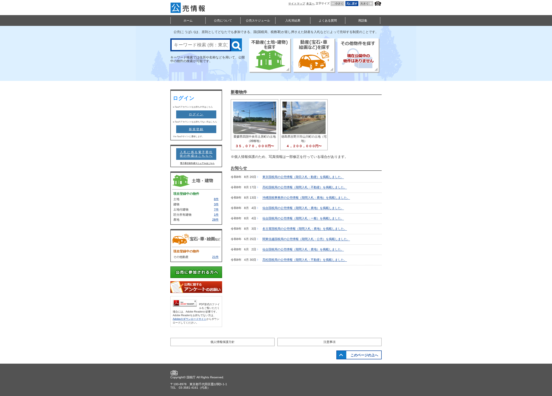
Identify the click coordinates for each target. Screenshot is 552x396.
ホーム (188, 20)
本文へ (310, 3)
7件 (216, 209)
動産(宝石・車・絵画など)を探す (314, 55)
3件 (216, 204)
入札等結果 (292, 20)
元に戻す (352, 3)
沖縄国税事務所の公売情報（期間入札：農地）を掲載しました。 (306, 197)
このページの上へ (364, 355)
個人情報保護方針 (222, 342)
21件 (215, 257)
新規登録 (196, 129)
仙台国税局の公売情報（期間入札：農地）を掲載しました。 (303, 208)
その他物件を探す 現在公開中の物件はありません (358, 55)
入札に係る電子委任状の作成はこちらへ (196, 153)
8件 (216, 199)
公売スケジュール (258, 20)
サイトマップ (296, 3)
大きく (364, 3)
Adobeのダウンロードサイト (189, 319)
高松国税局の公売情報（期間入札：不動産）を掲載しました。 (304, 187)
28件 (215, 219)
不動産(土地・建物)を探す (270, 55)
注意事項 (329, 342)
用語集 (362, 20)
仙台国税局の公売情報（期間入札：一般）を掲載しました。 (303, 218)
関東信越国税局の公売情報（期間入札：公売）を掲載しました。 (306, 239)
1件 (216, 214)
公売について (223, 20)
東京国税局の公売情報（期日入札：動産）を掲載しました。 (303, 177)
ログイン (196, 114)
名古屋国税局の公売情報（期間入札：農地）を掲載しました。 (304, 228)
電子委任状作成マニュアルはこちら (197, 163)
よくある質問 (328, 20)
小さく (339, 3)
